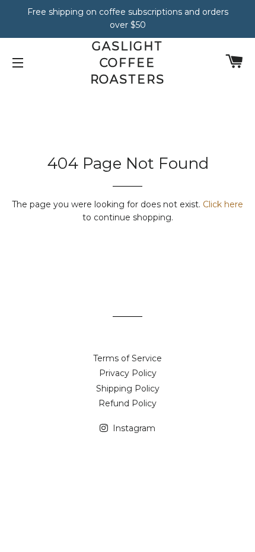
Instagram (132, 428)
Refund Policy (127, 403)
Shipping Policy (128, 388)
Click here (223, 204)
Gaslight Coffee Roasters (127, 62)
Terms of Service (127, 358)
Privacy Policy (128, 373)
